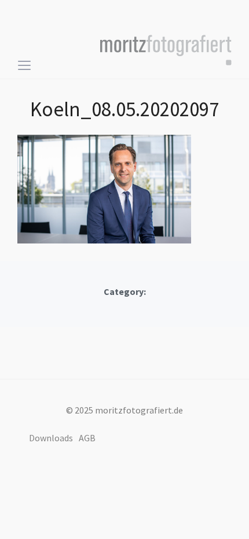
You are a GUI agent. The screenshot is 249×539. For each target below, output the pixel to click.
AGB (87, 438)
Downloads (51, 438)
